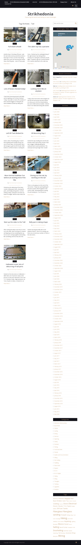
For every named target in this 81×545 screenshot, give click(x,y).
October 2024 (57, 157)
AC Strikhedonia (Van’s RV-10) (48, 2)
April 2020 (56, 279)
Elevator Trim (62, 506)
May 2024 (56, 170)
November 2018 (58, 316)
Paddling (56, 463)
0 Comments (19, 49)
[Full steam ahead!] (15, 34)
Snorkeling (58, 530)
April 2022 (56, 228)
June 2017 (56, 356)
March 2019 (57, 305)
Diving (55, 433)
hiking (64, 518)
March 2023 (57, 202)
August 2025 (57, 135)
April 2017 (56, 361)
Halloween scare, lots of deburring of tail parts (15, 265)
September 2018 (58, 321)
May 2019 (56, 300)
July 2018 (56, 326)
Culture (56, 428)
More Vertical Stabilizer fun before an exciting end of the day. (15, 177)
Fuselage (58, 518)
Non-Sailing (57, 460)
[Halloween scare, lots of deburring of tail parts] (15, 252)
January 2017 (57, 369)
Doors (65, 503)
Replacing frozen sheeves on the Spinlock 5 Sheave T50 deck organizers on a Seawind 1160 (65, 92)
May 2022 (56, 226)
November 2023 (58, 183)
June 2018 (56, 329)
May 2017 (56, 358)
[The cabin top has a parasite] (38, 34)
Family (56, 441)
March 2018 (57, 337)
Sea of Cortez (63, 527)
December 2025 (58, 125)
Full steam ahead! (14, 47)
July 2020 (56, 273)
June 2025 (56, 141)
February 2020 (58, 284)
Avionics (61, 498)
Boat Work (57, 425)
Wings (74, 533)
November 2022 (58, 210)
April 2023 (56, 199)
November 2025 (58, 127)
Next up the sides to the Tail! (14, 222)
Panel (66, 524)
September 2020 (58, 268)
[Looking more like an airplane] (38, 76)
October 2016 (57, 377)
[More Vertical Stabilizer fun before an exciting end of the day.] (15, 163)
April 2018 (56, 334)
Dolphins (61, 504)
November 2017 (58, 348)
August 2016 (57, 380)
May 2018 (56, 332)
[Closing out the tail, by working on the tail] (38, 163)
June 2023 (56, 194)
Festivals (56, 444)
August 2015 (57, 406)
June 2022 (56, 223)
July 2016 (56, 382)
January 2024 (57, 178)
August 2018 (57, 324)
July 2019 (56, 295)
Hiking (55, 457)
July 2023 (56, 191)
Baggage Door (69, 498)
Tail (59, 533)
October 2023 (57, 186)
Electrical (72, 503)
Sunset (70, 530)
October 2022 (57, 212)
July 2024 (56, 165)
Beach (55, 501)
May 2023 (56, 196)
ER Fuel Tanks (62, 508)
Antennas (55, 498)
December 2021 (58, 236)
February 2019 (58, 308)
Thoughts (56, 481)
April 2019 (56, 303)
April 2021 (56, 252)
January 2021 (57, 257)
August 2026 (57, 109)
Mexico (61, 524)
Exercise (56, 436)
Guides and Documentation (61, 455)
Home (6, 2)
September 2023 (58, 188)
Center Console (72, 501)
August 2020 (57, 271)
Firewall (63, 515)
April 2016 (56, 390)
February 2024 (58, 175)
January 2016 (57, 395)
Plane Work (57, 465)
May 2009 (56, 414)
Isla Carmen (61, 521)
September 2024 (58, 159)
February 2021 (58, 255)
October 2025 (57, 130)
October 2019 (57, 292)
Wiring (61, 535)
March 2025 (57, 146)
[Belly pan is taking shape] (38, 210)
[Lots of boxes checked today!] (15, 76)
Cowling (56, 504)
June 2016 (56, 385)
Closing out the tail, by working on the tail (38, 176)
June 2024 (56, 167)
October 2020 (57, 265)
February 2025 (58, 149)
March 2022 (57, 231)
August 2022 (57, 218)
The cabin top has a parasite (38, 47)
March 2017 (57, 364)
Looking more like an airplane (38, 90)
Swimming (55, 533)
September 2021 (58, 244)
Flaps (72, 515)
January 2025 (57, 151)
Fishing (56, 447)
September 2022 (58, 215)
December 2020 (58, 260)
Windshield (69, 533)
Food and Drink (58, 449)
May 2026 (56, 114)
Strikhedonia (40, 14)
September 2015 (58, 403)
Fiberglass (57, 511)
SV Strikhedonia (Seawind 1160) (19, 2)
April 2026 (56, 117)
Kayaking (67, 521)
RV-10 (14, 43)
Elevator (55, 506)
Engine (69, 506)
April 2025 (56, 143)
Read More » (7, 63)
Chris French (12, 49)
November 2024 (58, 154)
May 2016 (56, 387)
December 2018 (58, 313)
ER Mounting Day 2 (38, 133)
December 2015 (58, 398)
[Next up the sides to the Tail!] (15, 210)
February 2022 (58, 234)
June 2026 (56, 112)
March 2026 (57, 119)
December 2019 (58, 287)
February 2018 (58, 340)
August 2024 (57, 162)
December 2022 (58, 207)
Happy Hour (63, 2)
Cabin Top (65, 501)
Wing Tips (55, 536)
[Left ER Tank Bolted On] (15, 121)
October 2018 (57, 318)
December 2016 (58, 372)
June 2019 (56, 297)
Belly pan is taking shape (38, 222)
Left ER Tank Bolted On (14, 133)
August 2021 (57, 247)
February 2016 (58, 393)
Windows (63, 533)
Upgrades (56, 486)
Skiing (55, 479)
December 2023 (58, 180)
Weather (56, 489)
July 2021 (56, 249)
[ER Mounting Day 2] (38, 121)
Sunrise (66, 531)
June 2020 (56, 276)
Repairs (56, 468)
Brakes (59, 501)
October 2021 (57, 242)
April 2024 (56, 173)
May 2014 (56, 411)
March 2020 (57, 281)
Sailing (56, 476)
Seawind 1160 (71, 527)
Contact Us (8, 4)
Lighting (73, 521)
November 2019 (58, 289)
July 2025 (56, 138)
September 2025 (58, 133)
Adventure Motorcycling (60, 423)
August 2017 (57, 353)
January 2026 (57, 122)
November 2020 (58, 263)
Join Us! (34, 2)
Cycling (56, 431)
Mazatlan (55, 524)
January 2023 (57, 204)
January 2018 (57, 342)
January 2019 (57, 310)
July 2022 (56, 220)
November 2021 (58, 239)
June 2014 (56, 409)
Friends (56, 452)
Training (56, 484)
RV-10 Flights (57, 473)
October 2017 (57, 350)
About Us (73, 2)
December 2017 (58, 345)
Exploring (56, 439)
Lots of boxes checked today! (14, 89)
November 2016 (58, 374)
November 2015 (58, 401)
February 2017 (58, 366)
